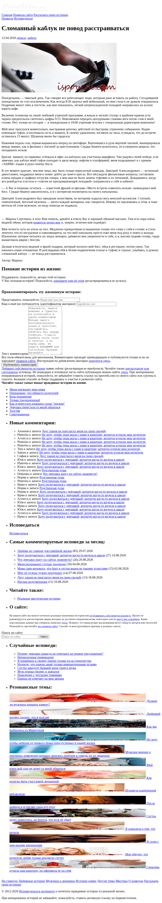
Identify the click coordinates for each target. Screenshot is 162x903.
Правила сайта (23, 15)
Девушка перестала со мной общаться (34, 407)
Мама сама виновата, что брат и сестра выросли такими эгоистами (62, 568)
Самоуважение (19, 414)
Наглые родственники (32, 581)
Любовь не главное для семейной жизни (44, 551)
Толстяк (14, 410)
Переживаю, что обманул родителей (33, 393)
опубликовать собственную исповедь (110, 615)
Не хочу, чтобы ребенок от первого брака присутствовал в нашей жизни (83, 741)
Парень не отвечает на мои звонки (40, 678)
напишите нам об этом (69, 280)
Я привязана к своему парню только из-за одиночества (54, 660)
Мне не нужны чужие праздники (39, 573)
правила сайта (25, 360)
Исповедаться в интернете (37, 891)
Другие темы (106, 881)
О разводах (135, 881)
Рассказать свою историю (51, 15)
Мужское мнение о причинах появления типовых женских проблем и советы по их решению (80, 753)
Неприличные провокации (35, 657)
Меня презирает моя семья (27, 389)
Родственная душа (54, 470)
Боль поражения (20, 396)
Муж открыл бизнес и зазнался (38, 671)
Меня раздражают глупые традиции (41, 564)
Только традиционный (24, 400)
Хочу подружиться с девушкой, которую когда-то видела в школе (80, 459)
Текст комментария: (15, 353)
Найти (44, 636)
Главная (7, 15)
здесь (124, 372)
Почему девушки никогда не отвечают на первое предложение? (60, 653)
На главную (10, 881)
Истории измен (86, 881)
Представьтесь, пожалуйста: (21, 299)
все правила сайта (48, 626)
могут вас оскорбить (128, 619)
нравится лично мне (46, 222)
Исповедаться (23, 18)
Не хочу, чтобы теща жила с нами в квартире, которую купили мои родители (94, 434)
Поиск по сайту (12, 632)
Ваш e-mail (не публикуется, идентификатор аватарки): (39, 304)
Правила (7, 18)
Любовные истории (31, 881)
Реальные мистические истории (38, 598)
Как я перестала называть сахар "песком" (37, 403)
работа (31, 38)
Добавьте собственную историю (23, 368)
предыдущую (134, 368)
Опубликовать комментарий (19, 364)
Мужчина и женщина (60, 881)
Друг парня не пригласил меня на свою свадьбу (74, 431)
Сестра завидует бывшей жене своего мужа (46, 668)
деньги (21, 38)
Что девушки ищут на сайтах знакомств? (70, 474)
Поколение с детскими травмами (39, 675)
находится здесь (99, 360)
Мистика (122, 881)
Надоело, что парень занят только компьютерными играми (57, 664)
